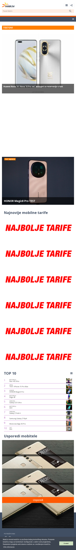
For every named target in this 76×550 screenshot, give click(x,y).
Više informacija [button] (8, 547)
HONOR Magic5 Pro (16, 391)
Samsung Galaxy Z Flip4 (18, 418)
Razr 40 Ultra (14, 380)
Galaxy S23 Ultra (15, 402)
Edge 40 (12, 396)
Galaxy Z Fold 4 (14, 412)
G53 (12, 407)
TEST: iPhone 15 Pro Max (18, 386)
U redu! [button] (66, 543)
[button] (73, 19)
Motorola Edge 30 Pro (17, 424)
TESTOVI (8, 27)
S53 (10, 428)
